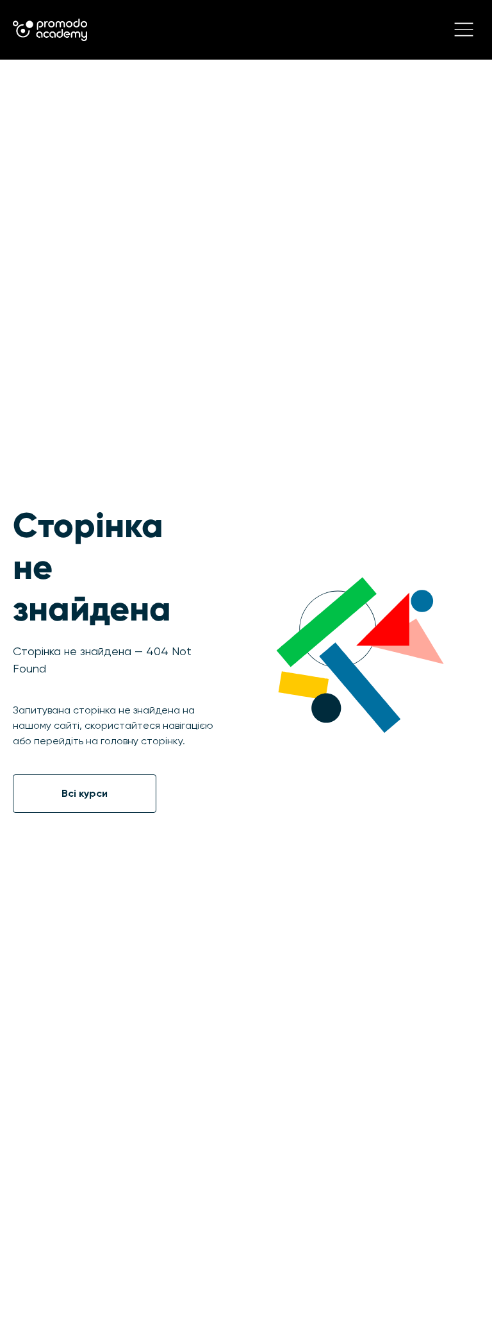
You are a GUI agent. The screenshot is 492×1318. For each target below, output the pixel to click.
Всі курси (85, 793)
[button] (463, 29)
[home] (50, 30)
